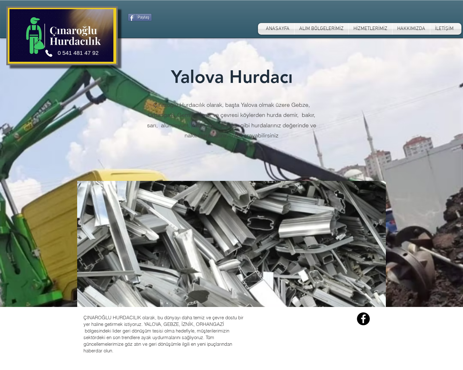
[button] (321, 29)
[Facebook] (363, 318)
